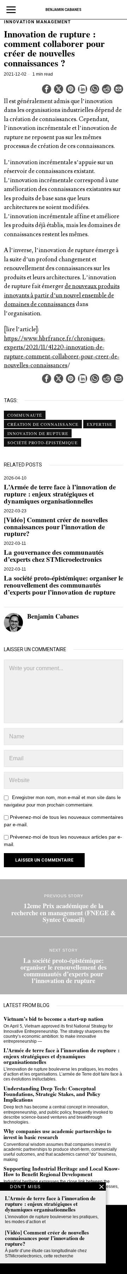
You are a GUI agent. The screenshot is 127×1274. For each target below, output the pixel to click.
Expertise (99, 424)
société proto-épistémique (42, 442)
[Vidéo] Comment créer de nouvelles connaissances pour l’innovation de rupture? (56, 526)
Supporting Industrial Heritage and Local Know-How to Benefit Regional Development (62, 1171)
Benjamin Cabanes (53, 616)
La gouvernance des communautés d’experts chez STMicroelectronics (53, 556)
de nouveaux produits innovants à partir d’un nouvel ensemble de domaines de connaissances (62, 295)
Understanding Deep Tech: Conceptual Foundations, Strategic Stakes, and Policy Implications (52, 1094)
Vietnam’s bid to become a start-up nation (53, 1019)
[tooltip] (46, 89)
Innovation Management (37, 21)
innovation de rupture (37, 433)
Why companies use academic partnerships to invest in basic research (57, 1133)
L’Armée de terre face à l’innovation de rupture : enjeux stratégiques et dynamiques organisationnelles (60, 494)
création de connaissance (42, 424)
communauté (24, 415)
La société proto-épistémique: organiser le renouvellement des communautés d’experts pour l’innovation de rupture (63, 585)
